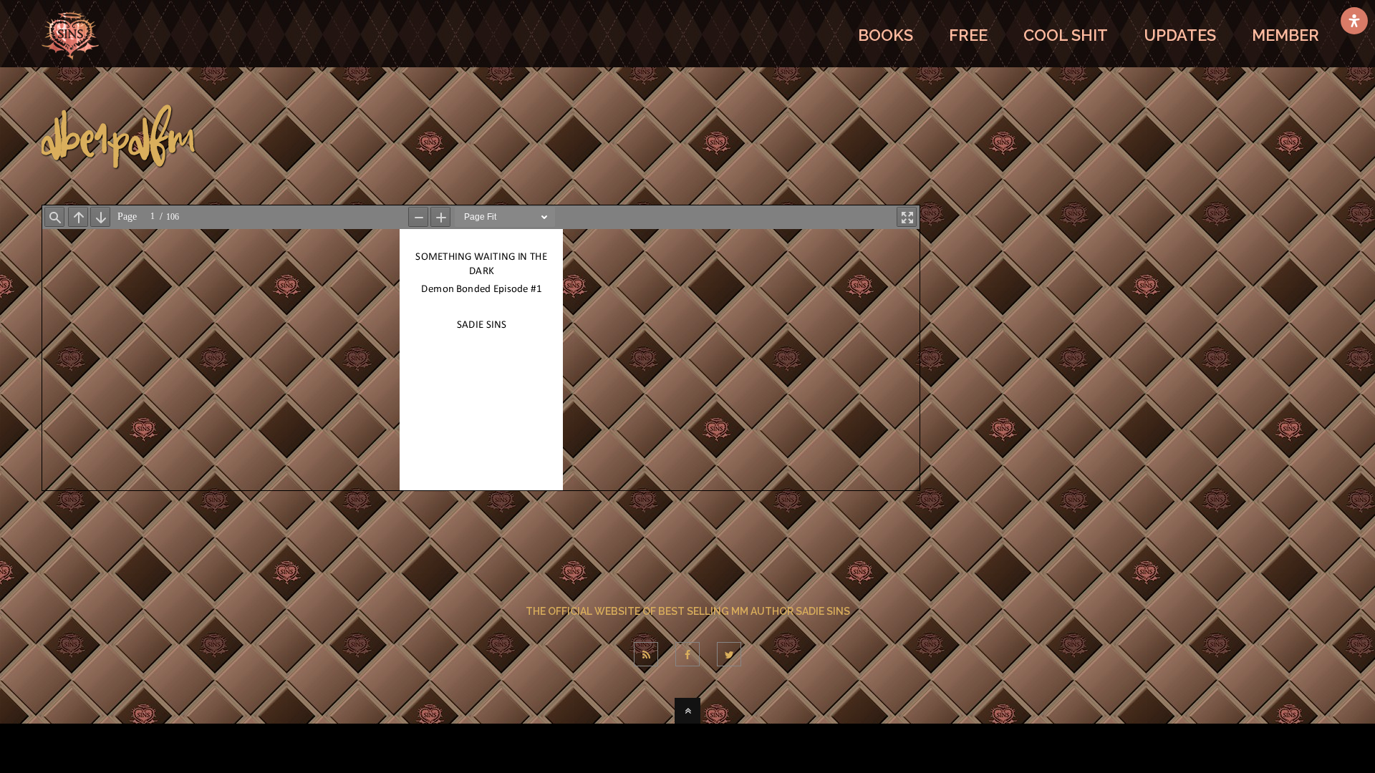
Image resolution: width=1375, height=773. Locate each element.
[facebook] (687, 654)
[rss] (646, 654)
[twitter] (729, 654)
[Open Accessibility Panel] (1354, 20)
